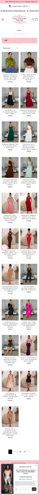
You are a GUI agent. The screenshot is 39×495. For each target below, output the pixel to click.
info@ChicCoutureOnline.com (14, 11)
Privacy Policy (34, 485)
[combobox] (16, 489)
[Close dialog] (36, 465)
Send (34, 489)
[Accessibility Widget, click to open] (4, 247)
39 (25, 451)
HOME (19, 30)
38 (20, 451)
